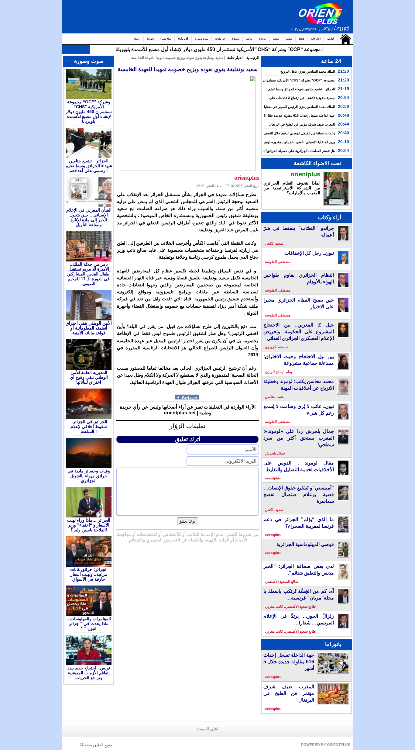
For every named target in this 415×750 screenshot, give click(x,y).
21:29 (343, 71)
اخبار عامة (316, 38)
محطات (235, 38)
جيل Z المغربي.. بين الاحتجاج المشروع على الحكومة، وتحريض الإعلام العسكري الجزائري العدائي (298, 331)
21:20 (343, 80)
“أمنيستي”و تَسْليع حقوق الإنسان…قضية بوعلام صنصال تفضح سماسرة (298, 494)
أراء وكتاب (329, 217)
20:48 (343, 115)
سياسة (289, 38)
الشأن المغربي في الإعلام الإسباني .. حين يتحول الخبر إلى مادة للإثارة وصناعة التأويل (88, 217)
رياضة (249, 38)
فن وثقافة (220, 38)
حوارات (262, 38)
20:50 (343, 106)
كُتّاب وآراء (183, 38)
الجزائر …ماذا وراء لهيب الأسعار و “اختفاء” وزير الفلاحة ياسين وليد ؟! (88, 525)
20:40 (343, 132)
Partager (188, 397)
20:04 (343, 150)
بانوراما (150, 38)
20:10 (343, 141)
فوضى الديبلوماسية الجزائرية (305, 544)
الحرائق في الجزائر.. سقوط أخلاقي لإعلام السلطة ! (88, 426)
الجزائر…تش (306, 49)
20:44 (343, 124)
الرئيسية (344, 38)
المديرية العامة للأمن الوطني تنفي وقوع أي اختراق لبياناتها (89, 377)
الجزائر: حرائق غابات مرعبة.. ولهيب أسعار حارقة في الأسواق (89, 574)
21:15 (343, 88)
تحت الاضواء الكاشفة (317, 163)
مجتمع (276, 38)
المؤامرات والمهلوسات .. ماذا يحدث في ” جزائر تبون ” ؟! (89, 623)
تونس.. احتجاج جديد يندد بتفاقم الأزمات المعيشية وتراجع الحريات (88, 672)
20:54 (343, 97)
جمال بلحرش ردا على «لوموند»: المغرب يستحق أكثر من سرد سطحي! (298, 438)
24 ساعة (331, 61)
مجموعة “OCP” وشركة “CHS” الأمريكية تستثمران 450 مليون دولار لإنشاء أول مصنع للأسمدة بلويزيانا (89, 111)
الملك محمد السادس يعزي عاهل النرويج (307, 71)
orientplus (305, 174)
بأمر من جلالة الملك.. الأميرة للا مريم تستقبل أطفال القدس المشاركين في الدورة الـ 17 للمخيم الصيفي (89, 274)
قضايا (301, 38)
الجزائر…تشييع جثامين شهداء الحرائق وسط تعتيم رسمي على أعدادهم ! (89, 165)
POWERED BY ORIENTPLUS (325, 745)
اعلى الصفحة (207, 729)
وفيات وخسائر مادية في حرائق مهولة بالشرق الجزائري (88, 475)
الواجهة (330, 38)
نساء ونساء (165, 38)
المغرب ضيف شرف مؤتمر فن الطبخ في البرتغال (302, 124)
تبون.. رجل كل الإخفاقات (309, 253)
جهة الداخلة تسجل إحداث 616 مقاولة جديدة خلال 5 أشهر (288, 661)
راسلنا (137, 38)
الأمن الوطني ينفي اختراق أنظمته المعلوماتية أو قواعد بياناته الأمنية (89, 328)
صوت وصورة (201, 38)
